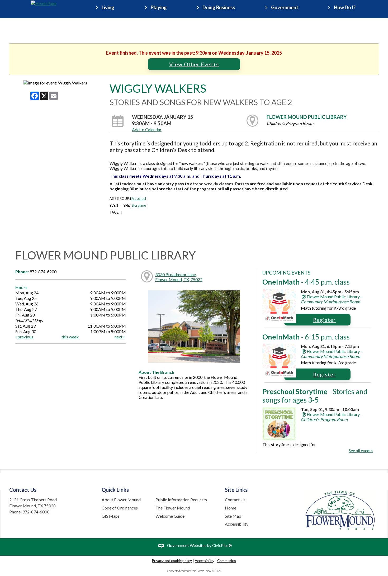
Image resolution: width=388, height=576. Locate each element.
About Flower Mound (121, 499)
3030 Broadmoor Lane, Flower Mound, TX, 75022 (178, 277)
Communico (226, 561)
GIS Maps (111, 515)
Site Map (233, 515)
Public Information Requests (181, 499)
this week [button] (70, 336)
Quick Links (115, 490)
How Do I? (345, 7)
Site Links (236, 490)
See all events (361, 450)
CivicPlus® (222, 545)
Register (324, 320)
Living (108, 7)
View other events (194, 64)
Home (230, 507)
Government (284, 7)
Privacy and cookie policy (172, 561)
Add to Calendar (147, 129)
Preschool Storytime (314, 395)
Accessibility (236, 523)
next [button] (119, 336)
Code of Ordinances (120, 507)
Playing (159, 7)
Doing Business (218, 7)
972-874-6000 (35, 511)
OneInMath (306, 281)
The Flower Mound (172, 507)
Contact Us (235, 499)
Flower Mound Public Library (307, 117)
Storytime (139, 205)
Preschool (138, 198)
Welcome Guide (169, 515)
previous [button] (25, 336)
